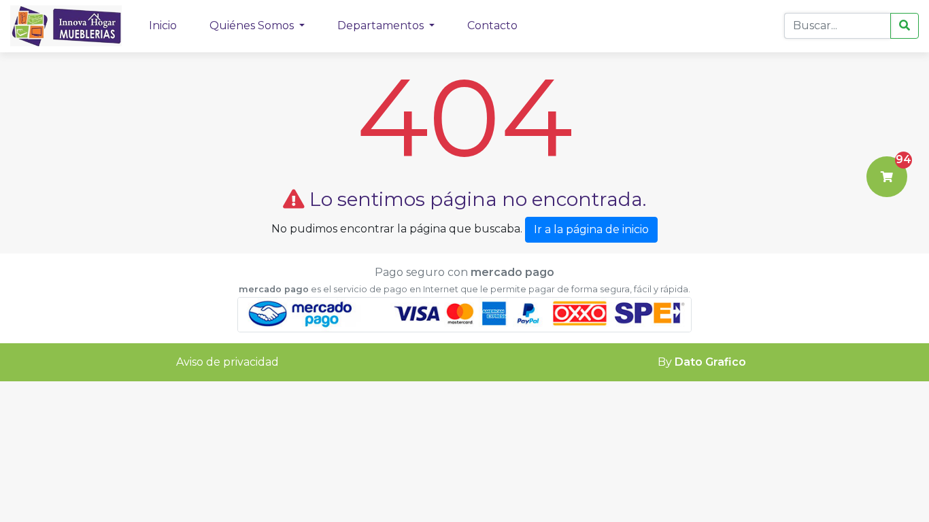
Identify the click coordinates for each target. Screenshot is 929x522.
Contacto (492, 25)
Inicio (163, 25)
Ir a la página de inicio (591, 229)
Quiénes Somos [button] (253, 25)
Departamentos (381, 25)
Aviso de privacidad (227, 361)
